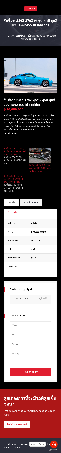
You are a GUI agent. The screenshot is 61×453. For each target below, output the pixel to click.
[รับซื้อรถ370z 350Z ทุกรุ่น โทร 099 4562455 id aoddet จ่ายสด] (40, 155)
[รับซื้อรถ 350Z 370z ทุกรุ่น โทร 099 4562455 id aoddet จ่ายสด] (16, 156)
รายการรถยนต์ (18, 35)
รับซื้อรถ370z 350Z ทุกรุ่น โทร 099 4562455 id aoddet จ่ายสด (40, 168)
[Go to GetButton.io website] (54, 450)
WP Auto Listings (12, 447)
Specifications (31, 202)
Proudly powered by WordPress (19, 444)
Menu (32, 8)
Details (11, 202)
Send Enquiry (30, 372)
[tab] (11, 202)
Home (8, 35)
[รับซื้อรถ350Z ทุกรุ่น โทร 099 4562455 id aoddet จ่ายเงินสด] (16, 183)
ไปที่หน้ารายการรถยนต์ (17, 424)
